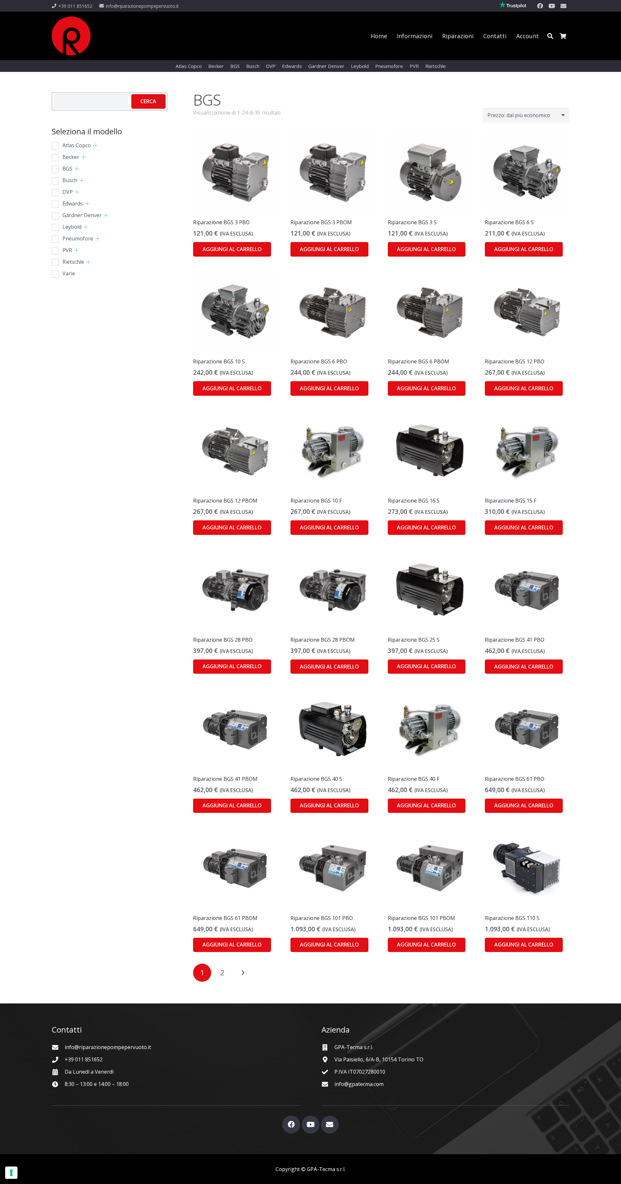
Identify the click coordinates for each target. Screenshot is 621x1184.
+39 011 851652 (84, 1059)
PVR (67, 250)
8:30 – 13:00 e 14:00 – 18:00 (97, 1084)
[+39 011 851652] (58, 1060)
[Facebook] (540, 6)
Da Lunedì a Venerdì (89, 1071)
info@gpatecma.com (359, 1084)
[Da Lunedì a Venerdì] (58, 1072)
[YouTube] (552, 6)
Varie (68, 273)
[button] (550, 36)
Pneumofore (77, 238)
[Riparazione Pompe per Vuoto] (71, 36)
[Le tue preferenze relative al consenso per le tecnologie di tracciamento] (11, 1173)
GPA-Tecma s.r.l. (353, 1047)
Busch (69, 180)
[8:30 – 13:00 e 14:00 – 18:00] (58, 1084)
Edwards (72, 203)
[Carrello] (562, 36)
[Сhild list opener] (95, 145)
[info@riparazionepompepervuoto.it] (58, 1047)
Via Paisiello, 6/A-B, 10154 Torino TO (378, 1059)
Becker (70, 156)
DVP (67, 191)
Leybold (72, 226)
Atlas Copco (76, 145)
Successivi (243, 973)
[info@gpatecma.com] (327, 1084)
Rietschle (73, 261)
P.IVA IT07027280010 (359, 1071)
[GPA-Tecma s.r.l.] (327, 1047)
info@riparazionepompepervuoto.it (108, 1047)
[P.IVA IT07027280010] (327, 1072)
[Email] (563, 6)
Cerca (148, 101)
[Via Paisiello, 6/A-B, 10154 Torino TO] (327, 1060)
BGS (67, 168)
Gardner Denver (82, 215)
